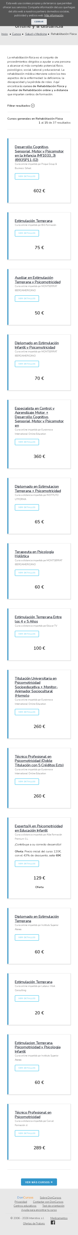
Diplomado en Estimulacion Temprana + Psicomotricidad (38, 488)
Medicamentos (59, 1218)
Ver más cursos (39, 1182)
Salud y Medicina (36, 34)
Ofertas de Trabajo (34, 1223)
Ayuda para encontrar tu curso (39, 1210)
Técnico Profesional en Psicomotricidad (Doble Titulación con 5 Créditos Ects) (39, 760)
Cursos (16, 34)
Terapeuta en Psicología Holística (34, 554)
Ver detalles (26, 176)
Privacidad (21, 1202)
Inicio (4, 34)
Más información (53, 15)
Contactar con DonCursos (48, 1202)
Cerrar (38, 22)
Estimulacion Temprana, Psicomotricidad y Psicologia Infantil (37, 1047)
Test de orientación (53, 1206)
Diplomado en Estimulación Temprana (37, 918)
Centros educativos (25, 1206)
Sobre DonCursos (50, 1198)
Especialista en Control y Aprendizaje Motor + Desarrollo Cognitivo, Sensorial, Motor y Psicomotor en (39, 417)
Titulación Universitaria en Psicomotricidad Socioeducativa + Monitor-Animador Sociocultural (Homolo (36, 687)
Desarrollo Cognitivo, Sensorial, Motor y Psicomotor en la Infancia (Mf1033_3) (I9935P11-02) (39, 153)
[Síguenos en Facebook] (53, 1223)
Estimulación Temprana (33, 220)
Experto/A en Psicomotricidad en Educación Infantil (38, 828)
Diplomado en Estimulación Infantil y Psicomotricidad (37, 345)
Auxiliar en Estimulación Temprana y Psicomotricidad (37, 279)
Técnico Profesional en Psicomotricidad (33, 1114)
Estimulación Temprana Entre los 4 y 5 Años (38, 619)
